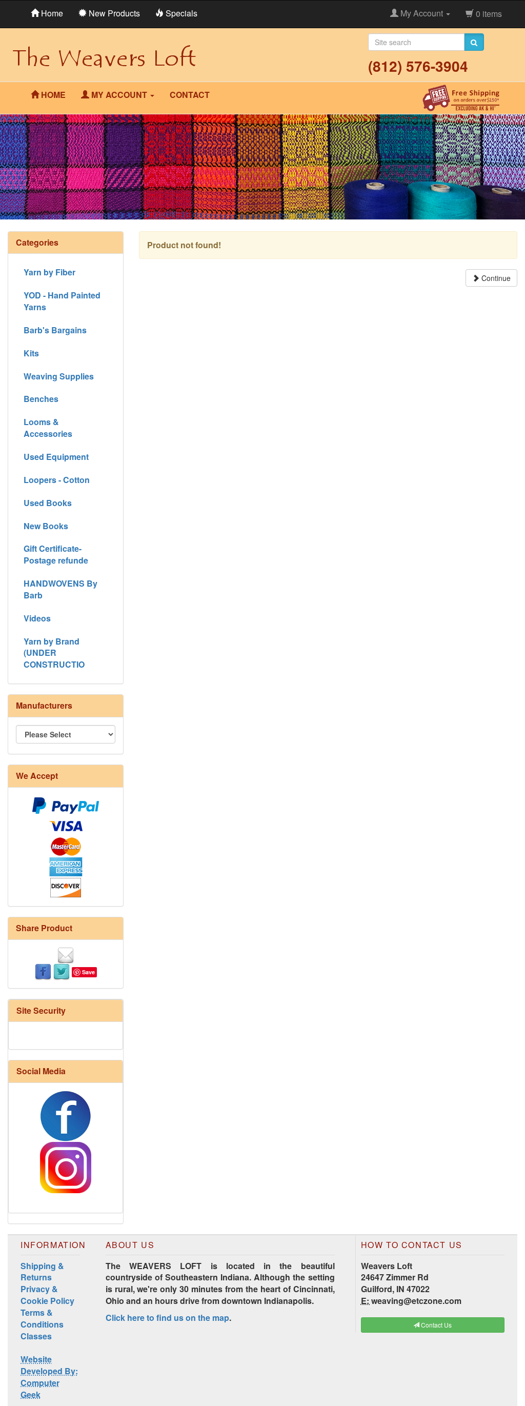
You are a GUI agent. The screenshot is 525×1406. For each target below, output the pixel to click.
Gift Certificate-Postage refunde (56, 554)
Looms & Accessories (48, 427)
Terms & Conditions (42, 1318)
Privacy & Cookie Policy (47, 1295)
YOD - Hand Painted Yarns (62, 301)
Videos (37, 618)
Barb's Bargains (55, 330)
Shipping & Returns (42, 1271)
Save (88, 972)
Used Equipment (56, 457)
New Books (46, 526)
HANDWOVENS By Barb (60, 589)
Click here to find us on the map (167, 1317)
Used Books (48, 503)
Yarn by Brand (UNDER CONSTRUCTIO (54, 653)
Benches (41, 399)
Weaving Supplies (59, 376)
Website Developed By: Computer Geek (49, 1376)
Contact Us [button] (435, 1324)
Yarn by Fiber (49, 272)
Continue (495, 278)
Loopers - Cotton (57, 480)
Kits (31, 353)
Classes (36, 1336)
